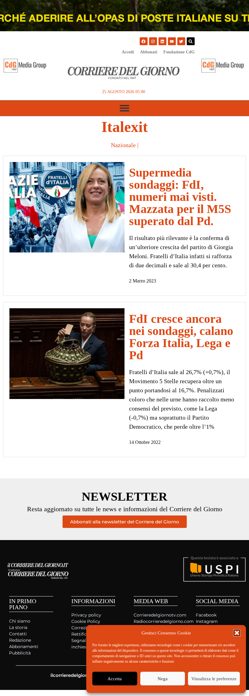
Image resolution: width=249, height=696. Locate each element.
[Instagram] (153, 41)
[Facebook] (144, 41)
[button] (237, 633)
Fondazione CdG (179, 52)
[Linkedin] (162, 41)
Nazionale (123, 145)
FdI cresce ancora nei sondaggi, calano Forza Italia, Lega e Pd (181, 337)
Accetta (114, 678)
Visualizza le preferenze (214, 678)
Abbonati (148, 52)
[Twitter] (181, 41)
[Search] (191, 41)
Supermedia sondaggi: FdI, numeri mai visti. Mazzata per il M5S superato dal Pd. (180, 197)
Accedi (128, 52)
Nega (163, 678)
